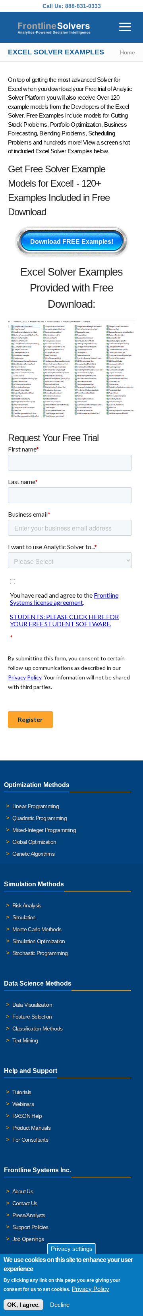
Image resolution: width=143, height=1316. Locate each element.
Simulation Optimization (38, 941)
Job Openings (28, 1239)
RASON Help (27, 1116)
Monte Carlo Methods (37, 929)
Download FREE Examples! (71, 241)
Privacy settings (72, 1248)
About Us (22, 1191)
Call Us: (53, 6)
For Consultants (30, 1140)
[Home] (54, 27)
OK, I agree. (23, 1304)
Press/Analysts (28, 1215)
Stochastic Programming (40, 953)
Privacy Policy (90, 1288)
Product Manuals (31, 1128)
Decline (60, 1304)
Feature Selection (32, 1016)
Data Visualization (32, 1004)
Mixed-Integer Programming (44, 830)
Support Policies (30, 1227)
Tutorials (21, 1092)
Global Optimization (34, 842)
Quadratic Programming (39, 818)
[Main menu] (125, 26)
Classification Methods (37, 1028)
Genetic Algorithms (33, 854)
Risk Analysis (26, 905)
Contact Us (24, 1203)
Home (127, 52)
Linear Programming (35, 806)
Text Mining (25, 1040)
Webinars (23, 1104)
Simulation (24, 917)
